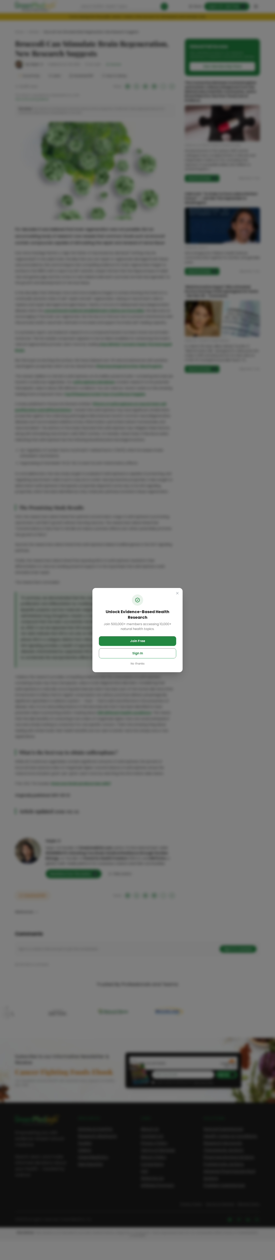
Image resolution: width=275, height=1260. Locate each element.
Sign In (137, 653)
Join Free (137, 641)
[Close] (177, 593)
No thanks (138, 664)
